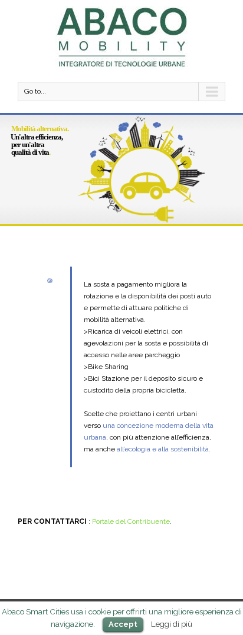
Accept (123, 624)
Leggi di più (171, 624)
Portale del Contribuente (131, 521)
